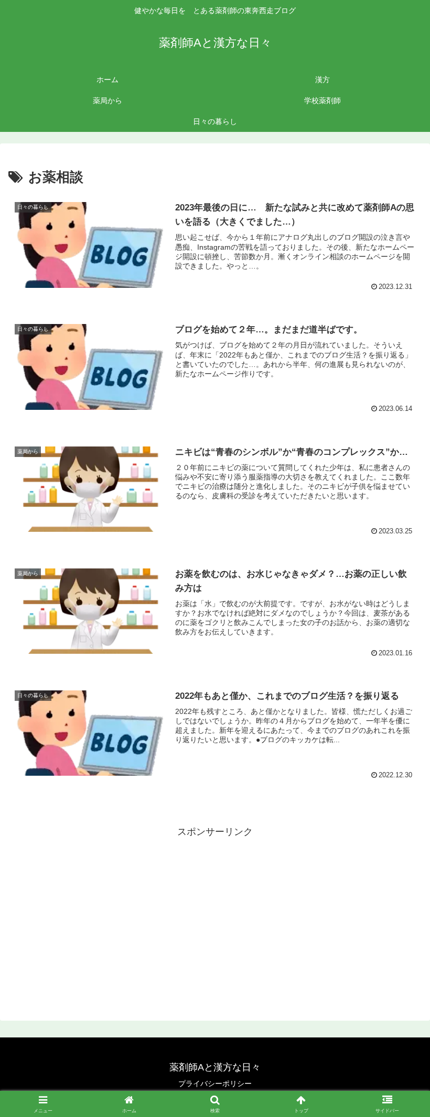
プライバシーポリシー (215, 1083)
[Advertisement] (215, 914)
